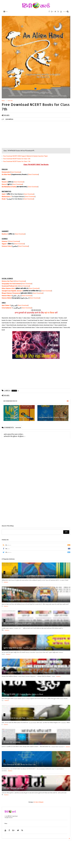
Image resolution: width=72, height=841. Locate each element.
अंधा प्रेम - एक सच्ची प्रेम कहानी (14, 788)
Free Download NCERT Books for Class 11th (16, 161)
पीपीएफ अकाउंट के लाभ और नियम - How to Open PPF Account (24, 718)
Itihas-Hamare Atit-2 (8, 288)
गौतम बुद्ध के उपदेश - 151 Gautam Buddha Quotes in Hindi (23, 694)
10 (5, 785)
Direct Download (15, 172)
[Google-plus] (52, 11)
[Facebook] (49, 11)
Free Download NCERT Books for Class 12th (16, 159)
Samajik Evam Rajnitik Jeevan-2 (12, 291)
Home (3, 100)
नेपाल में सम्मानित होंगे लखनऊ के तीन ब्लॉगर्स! (18, 624)
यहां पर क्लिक (49, 313)
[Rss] (58, 11)
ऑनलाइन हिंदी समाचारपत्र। (12, 742)
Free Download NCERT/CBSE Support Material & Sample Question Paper (25, 156)
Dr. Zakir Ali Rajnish (38, 802)
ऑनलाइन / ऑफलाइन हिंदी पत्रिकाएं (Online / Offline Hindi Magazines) (28, 672)
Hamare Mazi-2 (7, 295)
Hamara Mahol (6, 298)
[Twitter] (55, 11)
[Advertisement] (36, 134)
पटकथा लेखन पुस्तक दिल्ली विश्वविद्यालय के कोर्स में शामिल (22, 600)
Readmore (6, 582)
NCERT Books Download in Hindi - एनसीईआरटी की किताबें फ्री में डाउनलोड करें (30, 576)
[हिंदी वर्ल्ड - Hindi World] (36, 7)
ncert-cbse (10, 100)
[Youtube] (61, 11)
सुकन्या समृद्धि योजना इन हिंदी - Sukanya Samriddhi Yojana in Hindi (26, 648)
